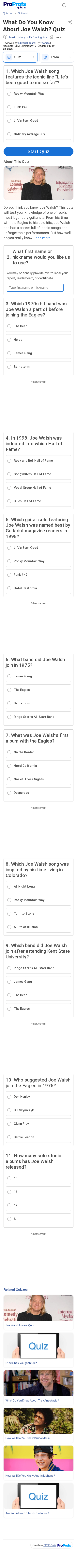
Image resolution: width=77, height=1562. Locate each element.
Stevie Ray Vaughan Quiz (21, 1363)
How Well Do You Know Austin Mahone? (30, 1475)
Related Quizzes (16, 1289)
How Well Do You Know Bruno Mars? (28, 1438)
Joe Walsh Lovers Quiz (20, 1325)
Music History (17, 37)
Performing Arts (38, 37)
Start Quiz (38, 151)
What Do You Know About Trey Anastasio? (32, 1400)
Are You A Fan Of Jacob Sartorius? (27, 1513)
